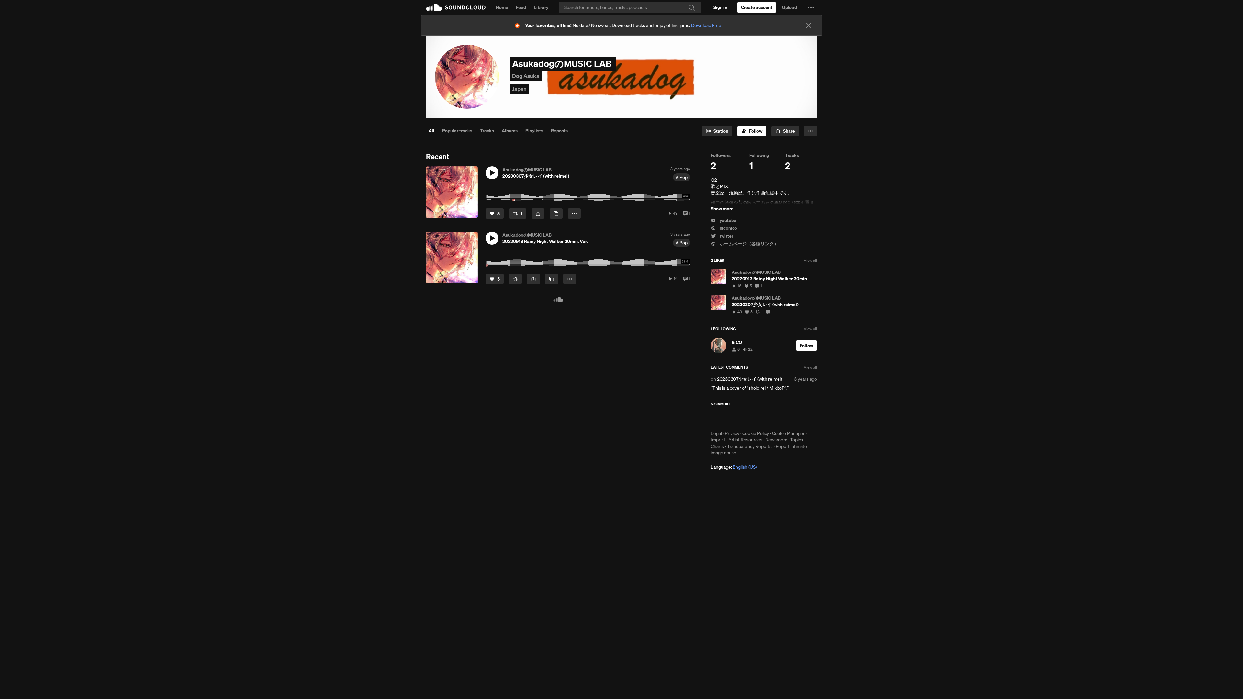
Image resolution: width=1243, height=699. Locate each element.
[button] (811, 7)
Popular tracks (457, 130)
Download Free (706, 25)
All (431, 130)
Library (541, 7)
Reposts (559, 130)
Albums (510, 130)
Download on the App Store (730, 418)
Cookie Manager (788, 433)
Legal (716, 433)
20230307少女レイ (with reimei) (749, 379)
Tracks (487, 130)
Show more (722, 208)
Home (502, 7)
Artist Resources (745, 439)
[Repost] (515, 279)
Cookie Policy (755, 433)
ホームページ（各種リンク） (748, 243)
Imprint (718, 439)
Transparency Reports (749, 446)
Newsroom (776, 439)
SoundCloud (456, 7)
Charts (717, 446)
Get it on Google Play (774, 418)
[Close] (808, 25)
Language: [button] (734, 467)
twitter (726, 235)
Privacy (732, 433)
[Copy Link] (556, 213)
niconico (728, 228)
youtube (727, 220)
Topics (796, 439)
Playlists (534, 130)
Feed (521, 7)
